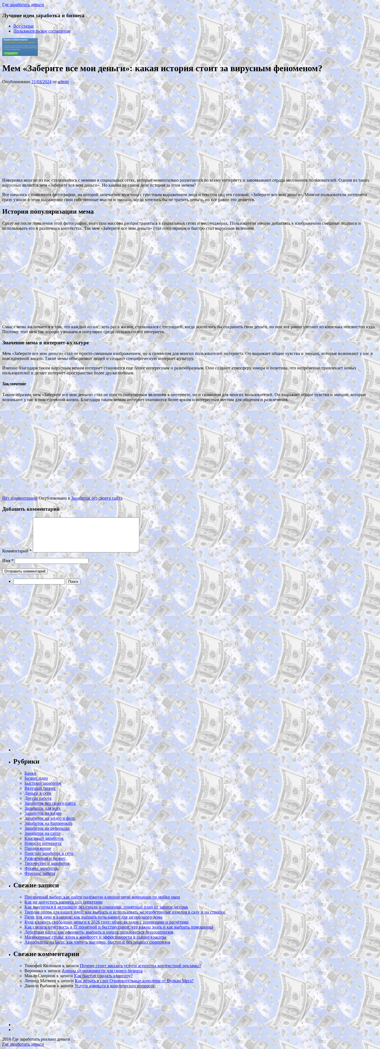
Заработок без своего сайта (96, 498)
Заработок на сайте (42, 833)
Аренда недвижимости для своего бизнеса (102, 970)
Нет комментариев (20, 498)
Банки (30, 773)
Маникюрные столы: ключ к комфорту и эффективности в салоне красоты (95, 937)
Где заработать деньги (23, 1044)
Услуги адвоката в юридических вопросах (115, 985)
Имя (8, 560)
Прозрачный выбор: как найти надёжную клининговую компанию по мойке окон (102, 897)
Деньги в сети (37, 793)
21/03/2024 (41, 81)
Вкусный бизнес (40, 788)
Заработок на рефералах (47, 828)
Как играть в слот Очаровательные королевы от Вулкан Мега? (134, 980)
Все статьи (23, 26)
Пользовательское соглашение (42, 31)
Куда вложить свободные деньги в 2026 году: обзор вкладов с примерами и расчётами (106, 922)
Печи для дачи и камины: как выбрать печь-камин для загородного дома (93, 917)
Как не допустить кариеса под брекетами (63, 902)
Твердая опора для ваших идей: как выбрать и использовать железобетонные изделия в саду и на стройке (124, 912)
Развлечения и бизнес (45, 858)
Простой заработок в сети (48, 853)
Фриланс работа (39, 873)
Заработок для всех (42, 808)
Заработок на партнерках (48, 823)
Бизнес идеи (36, 778)
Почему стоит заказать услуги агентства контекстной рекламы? (140, 965)
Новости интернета (42, 843)
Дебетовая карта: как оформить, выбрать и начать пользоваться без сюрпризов (98, 932)
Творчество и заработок (47, 863)
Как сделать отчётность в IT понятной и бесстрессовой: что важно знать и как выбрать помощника (118, 927)
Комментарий (17, 551)
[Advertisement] (85, 130)
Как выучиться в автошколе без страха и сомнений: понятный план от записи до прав (106, 907)
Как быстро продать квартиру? (103, 975)
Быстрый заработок (42, 783)
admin (63, 81)
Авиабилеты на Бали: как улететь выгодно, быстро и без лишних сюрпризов (97, 942)
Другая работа (37, 798)
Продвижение (37, 848)
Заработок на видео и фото (49, 818)
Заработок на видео (42, 813)
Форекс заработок (41, 868)
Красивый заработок (44, 838)
